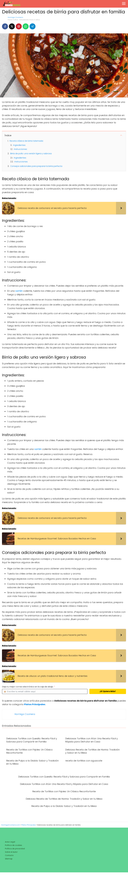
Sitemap (8, 858)
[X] (12, 26)
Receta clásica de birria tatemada (26, 140)
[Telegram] (33, 26)
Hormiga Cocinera (15, 17)
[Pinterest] (19, 26)
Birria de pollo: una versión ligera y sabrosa (31, 153)
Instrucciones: (20, 149)
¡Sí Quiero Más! (108, 691)
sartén (19, 290)
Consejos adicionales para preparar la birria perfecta (36, 166)
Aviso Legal (10, 842)
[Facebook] (5, 26)
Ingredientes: (19, 145)
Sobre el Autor (11, 852)
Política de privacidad (15, 848)
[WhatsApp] (26, 26)
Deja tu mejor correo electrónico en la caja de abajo (27, 686)
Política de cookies (13, 845)
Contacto (9, 855)
